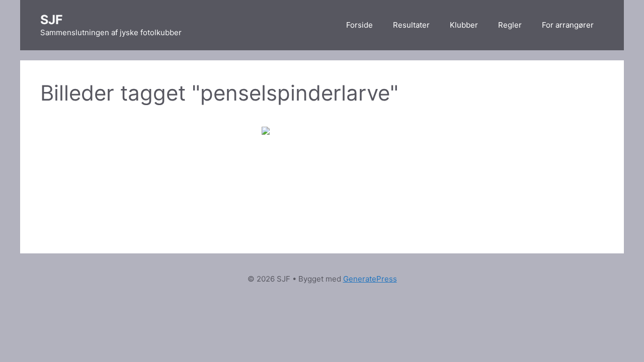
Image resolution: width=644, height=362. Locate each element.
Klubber (464, 25)
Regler (510, 25)
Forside (359, 25)
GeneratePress (370, 279)
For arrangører (568, 25)
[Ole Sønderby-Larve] (322, 167)
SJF (51, 19)
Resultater (411, 25)
